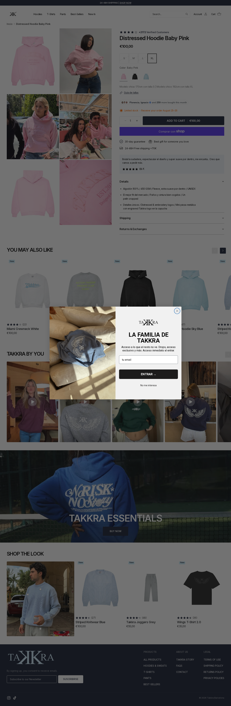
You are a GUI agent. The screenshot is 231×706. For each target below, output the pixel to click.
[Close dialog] (177, 311)
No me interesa (148, 385)
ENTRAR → (148, 374)
